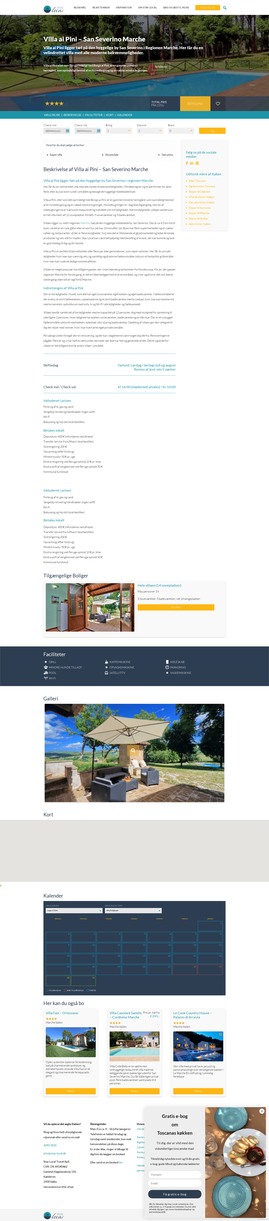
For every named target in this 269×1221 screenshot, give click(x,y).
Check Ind (49, 125)
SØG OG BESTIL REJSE (176, 7)
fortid (92, 990)
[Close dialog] (262, 1111)
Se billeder (161, 66)
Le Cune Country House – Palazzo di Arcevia (192, 1015)
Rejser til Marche (199, 213)
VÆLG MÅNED (52, 905)
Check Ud (81, 125)
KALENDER (124, 115)
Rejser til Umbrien (199, 191)
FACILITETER (94, 115)
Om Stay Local (147, 7)
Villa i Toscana (197, 180)
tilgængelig (55, 990)
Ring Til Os (207, 7)
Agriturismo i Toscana (202, 186)
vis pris (176, 607)
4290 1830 (49, 1145)
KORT (110, 115)
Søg (212, 130)
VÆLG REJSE (52, 115)
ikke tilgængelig (75, 990)
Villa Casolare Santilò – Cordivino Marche (126, 1015)
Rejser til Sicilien (198, 218)
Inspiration (124, 7)
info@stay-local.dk (54, 1153)
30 (68, 977)
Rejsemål (80, 7)
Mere (70, 1091)
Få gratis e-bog (174, 1194)
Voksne (141, 125)
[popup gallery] (90, 607)
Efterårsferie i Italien (201, 197)
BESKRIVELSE (72, 115)
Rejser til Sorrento (200, 207)
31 (93, 977)
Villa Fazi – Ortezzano (62, 1013)
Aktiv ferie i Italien (200, 224)
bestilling (195, 103)
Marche (85, 223)
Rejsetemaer (101, 7)
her (121, 1162)
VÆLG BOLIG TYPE (113, 905)
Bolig (109, 125)
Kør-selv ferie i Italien (202, 202)
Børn (171, 125)
